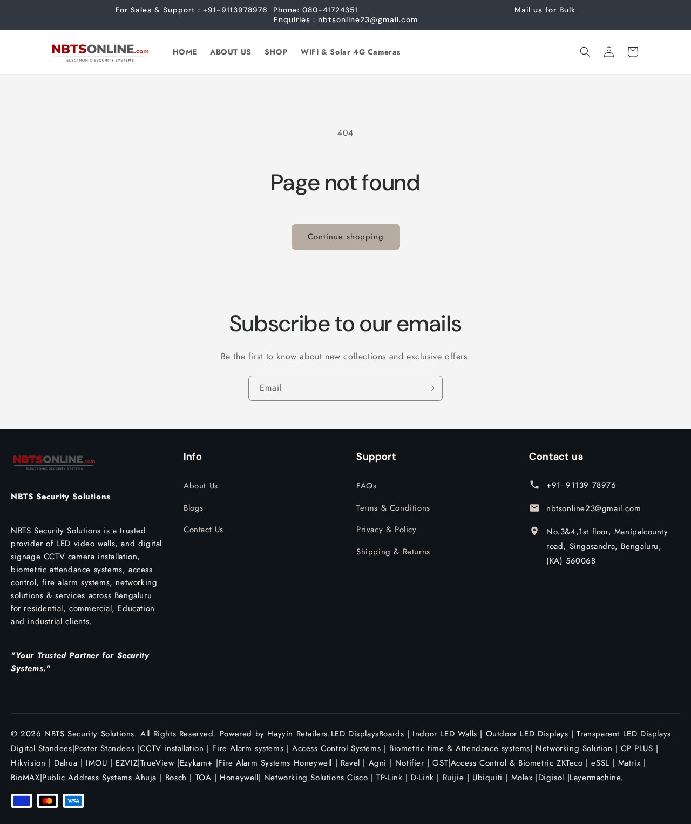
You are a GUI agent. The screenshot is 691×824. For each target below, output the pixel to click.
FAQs (366, 486)
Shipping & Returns (393, 552)
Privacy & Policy (386, 529)
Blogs (194, 508)
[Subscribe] (430, 388)
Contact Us (203, 529)
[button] (585, 52)
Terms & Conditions (393, 508)
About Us (201, 486)
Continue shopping (346, 237)
